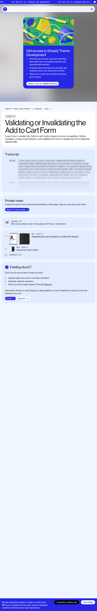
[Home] (5, 9)
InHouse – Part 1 (43, 109)
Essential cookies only (67, 602)
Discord (48, 284)
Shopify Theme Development (17, 109)
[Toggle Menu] (92, 9)
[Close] (95, 2)
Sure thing (88, 602)
